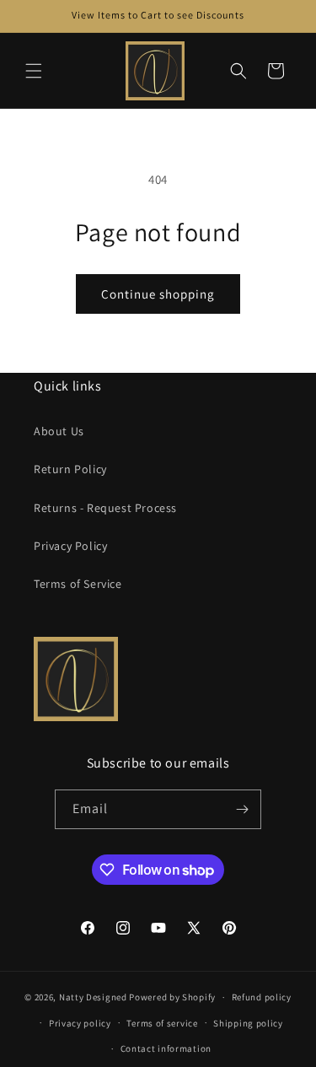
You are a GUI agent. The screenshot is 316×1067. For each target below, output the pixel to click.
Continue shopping (158, 294)
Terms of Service (78, 583)
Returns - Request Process (105, 507)
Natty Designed (93, 997)
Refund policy (262, 997)
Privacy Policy (70, 545)
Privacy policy (80, 1023)
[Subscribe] (241, 809)
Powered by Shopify (172, 997)
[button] (33, 70)
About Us (59, 431)
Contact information (166, 1048)
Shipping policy (248, 1023)
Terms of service (161, 1023)
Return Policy (70, 469)
